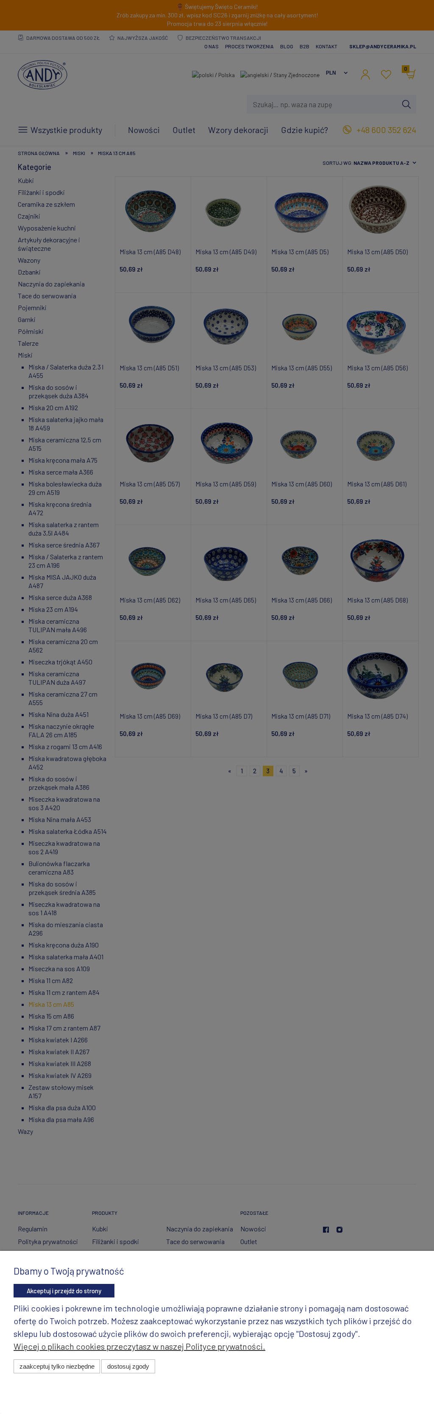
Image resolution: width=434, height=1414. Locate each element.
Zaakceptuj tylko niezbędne (57, 1366)
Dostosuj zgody (128, 1366)
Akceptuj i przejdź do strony (64, 1291)
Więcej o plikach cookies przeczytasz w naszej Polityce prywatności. (139, 1346)
